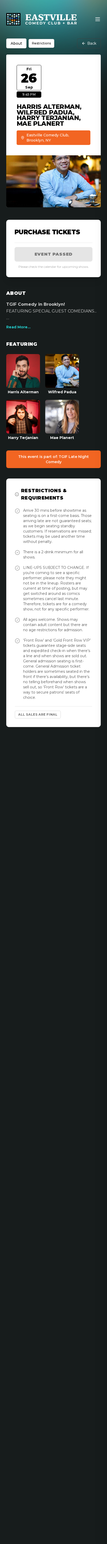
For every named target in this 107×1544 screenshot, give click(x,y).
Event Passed (54, 254)
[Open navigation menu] (97, 19)
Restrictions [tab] (41, 43)
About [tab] (16, 43)
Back (91, 43)
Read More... (18, 327)
